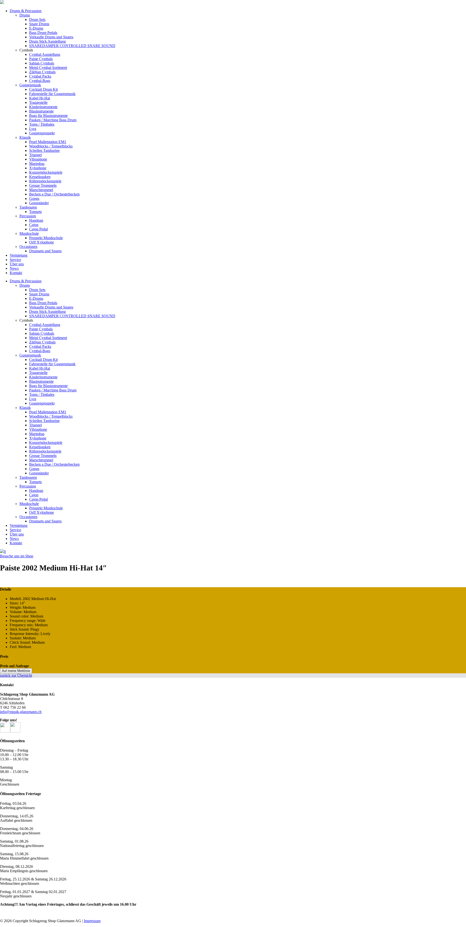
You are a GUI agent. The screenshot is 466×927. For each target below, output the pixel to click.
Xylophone (37, 168)
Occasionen (28, 246)
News (14, 268)
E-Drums (36, 28)
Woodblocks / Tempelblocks (51, 146)
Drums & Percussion (26, 11)
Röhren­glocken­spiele (45, 181)
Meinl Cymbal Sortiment (48, 67)
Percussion (27, 216)
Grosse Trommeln (43, 185)
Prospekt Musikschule (46, 238)
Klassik (25, 137)
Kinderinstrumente (43, 107)
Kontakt (16, 273)
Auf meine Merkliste (16, 671)
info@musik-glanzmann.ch (21, 712)
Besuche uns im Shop (16, 556)
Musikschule (29, 233)
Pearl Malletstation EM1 (47, 142)
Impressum (92, 921)
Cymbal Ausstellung (44, 54)
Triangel (35, 155)
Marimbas (36, 164)
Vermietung (18, 255)
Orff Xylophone (41, 242)
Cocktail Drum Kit (43, 89)
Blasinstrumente (41, 111)
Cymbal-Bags (39, 81)
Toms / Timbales (41, 124)
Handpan (36, 220)
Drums (24, 15)
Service (15, 260)
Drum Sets (37, 19)
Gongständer (39, 203)
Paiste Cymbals (41, 59)
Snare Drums (39, 24)
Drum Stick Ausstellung (47, 41)
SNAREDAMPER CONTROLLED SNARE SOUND (72, 46)
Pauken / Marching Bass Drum (52, 120)
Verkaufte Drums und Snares (51, 37)
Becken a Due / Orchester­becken (54, 194)
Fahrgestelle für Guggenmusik (52, 94)
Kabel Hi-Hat (39, 98)
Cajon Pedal (38, 229)
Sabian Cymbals (41, 63)
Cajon (33, 225)
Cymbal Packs (40, 76)
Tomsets (35, 212)
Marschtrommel (41, 190)
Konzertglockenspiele (45, 172)
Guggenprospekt (42, 133)
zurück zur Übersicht (16, 675)
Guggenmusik (30, 85)
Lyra (32, 129)
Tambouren (28, 207)
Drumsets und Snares (45, 251)
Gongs (34, 198)
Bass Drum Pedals (43, 33)
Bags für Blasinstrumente (48, 116)
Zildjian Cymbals (42, 72)
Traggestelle (38, 102)
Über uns (17, 264)
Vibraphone (38, 159)
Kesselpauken (39, 177)
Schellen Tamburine (44, 150)
